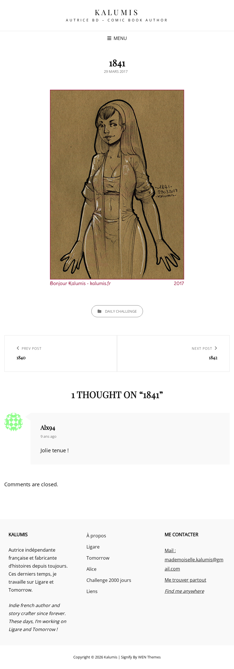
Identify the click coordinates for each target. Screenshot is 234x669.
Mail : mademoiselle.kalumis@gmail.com (194, 559)
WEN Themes (149, 657)
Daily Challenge (121, 311)
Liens (92, 591)
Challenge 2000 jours (108, 580)
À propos (96, 536)
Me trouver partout (185, 580)
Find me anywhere (184, 591)
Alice (91, 569)
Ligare (93, 547)
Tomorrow (97, 558)
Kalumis (117, 12)
